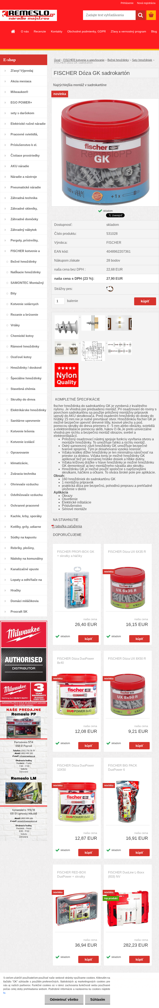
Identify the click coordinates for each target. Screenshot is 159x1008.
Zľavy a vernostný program (128, 31)
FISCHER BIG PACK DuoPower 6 (122, 767)
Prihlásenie (127, 3)
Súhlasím (97, 999)
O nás (25, 31)
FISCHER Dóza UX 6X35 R (127, 551)
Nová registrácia (146, 3)
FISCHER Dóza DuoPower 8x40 (75, 660)
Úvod (57, 60)
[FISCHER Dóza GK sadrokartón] (105, 100)
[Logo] (28, 15)
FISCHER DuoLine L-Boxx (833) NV (126, 874)
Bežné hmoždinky (118, 60)
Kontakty (56, 31)
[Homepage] (13, 31)
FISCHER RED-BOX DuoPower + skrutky (71, 874)
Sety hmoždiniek (142, 60)
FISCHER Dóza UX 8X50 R (127, 658)
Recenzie (40, 31)
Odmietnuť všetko (64, 999)
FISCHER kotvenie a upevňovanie (83, 60)
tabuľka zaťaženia (68, 526)
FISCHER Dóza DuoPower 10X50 (75, 767)
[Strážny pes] (109, 287)
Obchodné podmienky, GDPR (86, 31)
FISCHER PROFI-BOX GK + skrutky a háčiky (75, 554)
